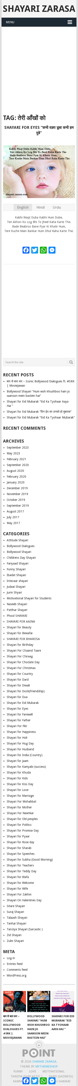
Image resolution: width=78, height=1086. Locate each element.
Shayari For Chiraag (20, 656)
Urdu (57, 207)
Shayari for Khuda (19, 772)
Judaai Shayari (16, 586)
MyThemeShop (46, 1066)
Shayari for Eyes (17, 708)
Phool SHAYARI (17, 615)
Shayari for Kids (17, 778)
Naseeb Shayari (17, 604)
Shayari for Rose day (20, 842)
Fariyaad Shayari (17, 563)
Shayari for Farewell (20, 714)
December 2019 (17, 488)
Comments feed (17, 969)
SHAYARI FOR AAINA (21, 621)
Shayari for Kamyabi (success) (26, 766)
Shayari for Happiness (21, 732)
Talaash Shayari (17, 917)
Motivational (53, 1071)
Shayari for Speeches (20, 853)
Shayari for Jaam (17, 761)
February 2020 (16, 476)
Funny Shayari (16, 569)
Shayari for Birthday (20, 644)
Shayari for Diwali (18, 685)
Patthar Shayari (17, 610)
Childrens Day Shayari (21, 557)
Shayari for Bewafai (19, 633)
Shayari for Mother (19, 807)
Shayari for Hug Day (20, 743)
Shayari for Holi (17, 737)
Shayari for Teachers (20, 865)
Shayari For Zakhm (19, 894)
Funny (18, 1071)
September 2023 (18, 447)
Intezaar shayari (17, 581)
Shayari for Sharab (19, 848)
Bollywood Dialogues (20, 546)
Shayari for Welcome (20, 882)
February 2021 (16, 459)
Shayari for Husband (20, 749)
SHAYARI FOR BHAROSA (23, 639)
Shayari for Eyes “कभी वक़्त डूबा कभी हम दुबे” (39, 130)
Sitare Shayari (16, 906)
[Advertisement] (39, 67)
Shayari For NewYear (20, 813)
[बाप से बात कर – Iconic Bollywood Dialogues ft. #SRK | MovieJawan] (14, 1001)
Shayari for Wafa (18, 877)
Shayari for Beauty (19, 627)
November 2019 (17, 494)
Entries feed (15, 964)
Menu (10, 22)
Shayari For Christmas (21, 668)
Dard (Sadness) (61, 1076)
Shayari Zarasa (39, 8)
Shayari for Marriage (20, 795)
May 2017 (13, 523)
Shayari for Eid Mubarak (23, 703)
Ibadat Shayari (16, 575)
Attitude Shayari (17, 540)
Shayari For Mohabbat (21, 801)
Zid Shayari (14, 935)
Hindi (40, 207)
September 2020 (18, 465)
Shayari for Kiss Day (20, 784)
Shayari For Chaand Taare (24, 650)
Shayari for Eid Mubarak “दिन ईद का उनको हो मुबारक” (39, 411)
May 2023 (13, 453)
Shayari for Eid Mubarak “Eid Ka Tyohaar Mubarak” (41, 417)
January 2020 (15, 482)
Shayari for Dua (17, 697)
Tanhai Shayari (16, 923)
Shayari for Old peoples (22, 819)
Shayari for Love (17, 790)
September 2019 (18, 505)
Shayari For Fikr (17, 726)
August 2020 (15, 470)
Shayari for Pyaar (18, 836)
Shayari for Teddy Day (21, 871)
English (23, 207)
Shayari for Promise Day (23, 830)
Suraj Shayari (15, 912)
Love (32, 1071)
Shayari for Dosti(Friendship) (26, 691)
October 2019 (16, 499)
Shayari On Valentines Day (24, 900)
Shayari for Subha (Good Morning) (30, 859)
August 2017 (15, 511)
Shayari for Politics (19, 824)
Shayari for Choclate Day (23, 662)
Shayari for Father (19, 720)
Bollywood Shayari (19, 552)
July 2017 (13, 517)
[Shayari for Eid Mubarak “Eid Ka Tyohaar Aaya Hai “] (63, 1001)
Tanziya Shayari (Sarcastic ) (25, 929)
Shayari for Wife (17, 888)
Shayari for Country (20, 673)
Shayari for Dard (18, 679)
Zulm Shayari (15, 941)
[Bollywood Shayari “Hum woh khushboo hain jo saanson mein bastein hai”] (38, 1001)
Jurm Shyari (14, 592)
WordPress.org (16, 975)
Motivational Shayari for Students (29, 598)
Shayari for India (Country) (24, 755)
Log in (11, 958)
